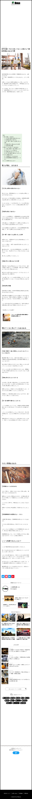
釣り (13, 700)
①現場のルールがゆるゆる (12, 156)
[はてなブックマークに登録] (9, 577)
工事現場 (6, 698)
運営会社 (26, 793)
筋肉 (7, 700)
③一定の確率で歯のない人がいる (13, 153)
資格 (18, 698)
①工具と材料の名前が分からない (13, 138)
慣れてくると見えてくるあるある (11, 147)
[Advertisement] (16, 26)
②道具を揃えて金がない (11, 139)
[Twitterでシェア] (3, 577)
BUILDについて (7, 793)
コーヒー (16, 703)
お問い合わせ (14, 793)
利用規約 (21, 793)
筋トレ (9, 703)
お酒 (27, 698)
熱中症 (25, 700)
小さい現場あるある (8, 154)
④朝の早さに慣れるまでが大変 (13, 144)
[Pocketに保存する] (6, 577)
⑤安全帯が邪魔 (9, 145)
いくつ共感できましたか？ (9, 160)
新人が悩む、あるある (9, 136)
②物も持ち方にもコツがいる (12, 151)
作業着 (23, 703)
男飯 (13, 698)
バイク (18, 700)
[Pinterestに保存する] (12, 577)
